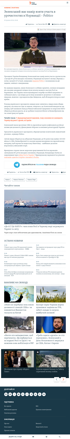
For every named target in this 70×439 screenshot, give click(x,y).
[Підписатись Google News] (10, 394)
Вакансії (38, 423)
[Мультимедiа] (33, 436)
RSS (37, 406)
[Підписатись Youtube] (18, 394)
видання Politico (38, 81)
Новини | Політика (11, 8)
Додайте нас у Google (15, 436)
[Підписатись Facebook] (6, 394)
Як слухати (7, 406)
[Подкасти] (46, 436)
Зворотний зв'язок (42, 427)
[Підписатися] (44, 394)
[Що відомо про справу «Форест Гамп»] (19, 359)
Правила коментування (43, 409)
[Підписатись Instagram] (23, 394)
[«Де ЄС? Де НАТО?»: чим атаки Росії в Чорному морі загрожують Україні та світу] (35, 207)
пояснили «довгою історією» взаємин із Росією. (21, 157)
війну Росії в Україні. (26, 155)
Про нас (6, 423)
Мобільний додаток (10, 409)
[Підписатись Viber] (27, 394)
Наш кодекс (8, 427)
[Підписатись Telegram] (31, 394)
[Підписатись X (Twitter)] (14, 394)
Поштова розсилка (10, 413)
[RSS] (35, 394)
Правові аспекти (9, 430)
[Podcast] (39, 394)
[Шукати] (59, 436)
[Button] (30, 24)
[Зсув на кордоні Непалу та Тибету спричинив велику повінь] (51, 359)
